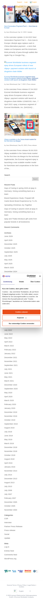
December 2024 (10, 272)
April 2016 (8, 463)
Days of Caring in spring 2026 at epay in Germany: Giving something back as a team (20, 191)
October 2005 (9, 506)
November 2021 (10, 361)
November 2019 (10, 416)
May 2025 (8, 260)
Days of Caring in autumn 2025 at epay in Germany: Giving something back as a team (20, 212)
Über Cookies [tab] (35, 281)
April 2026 (8, 240)
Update (30, 32)
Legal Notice (31, 585)
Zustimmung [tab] (7, 281)
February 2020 (10, 404)
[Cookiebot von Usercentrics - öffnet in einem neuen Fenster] (27, 276)
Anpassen (20, 318)
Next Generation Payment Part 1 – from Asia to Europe (20, 27)
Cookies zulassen (21, 312)
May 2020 (8, 393)
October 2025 (9, 248)
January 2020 (9, 408)
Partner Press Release (13, 526)
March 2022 (9, 346)
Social (6, 534)
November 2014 (10, 471)
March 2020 (9, 400)
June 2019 (8, 436)
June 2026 (8, 236)
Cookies (21, 587)
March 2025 (9, 268)
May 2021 (8, 377)
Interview (8, 523)
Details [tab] (21, 281)
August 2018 (9, 459)
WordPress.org (10, 559)
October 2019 (9, 420)
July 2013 (8, 486)
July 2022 (8, 330)
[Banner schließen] (40, 276)
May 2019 (8, 440)
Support (19, 2)
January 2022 (9, 354)
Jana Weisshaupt (11, 32)
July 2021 (8, 369)
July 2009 (8, 490)
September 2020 (11, 389)
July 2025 (8, 256)
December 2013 (10, 479)
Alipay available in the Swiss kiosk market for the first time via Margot (20, 140)
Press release (31, 84)
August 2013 (9, 483)
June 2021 (8, 373)
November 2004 (10, 510)
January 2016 (9, 467)
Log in (6, 547)
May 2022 (8, 338)
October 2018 (9, 455)
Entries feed (9, 551)
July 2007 (8, 494)
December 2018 (10, 447)
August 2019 (9, 428)
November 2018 (10, 451)
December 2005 (10, 502)
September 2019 (11, 424)
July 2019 (8, 432)
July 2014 (8, 475)
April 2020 (8, 397)
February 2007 (10, 498)
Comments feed (10, 555)
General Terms (11, 585)
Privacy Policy (22, 585)
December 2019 (10, 412)
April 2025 (8, 264)
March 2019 (9, 443)
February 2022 (10, 350)
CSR (6, 519)
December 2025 (10, 244)
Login (26, 2)
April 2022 (8, 342)
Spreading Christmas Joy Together (18, 205)
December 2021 (10, 357)
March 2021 (9, 381)
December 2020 (10, 385)
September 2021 (11, 365)
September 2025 (11, 252)
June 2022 (8, 334)
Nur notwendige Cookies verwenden (21, 323)
